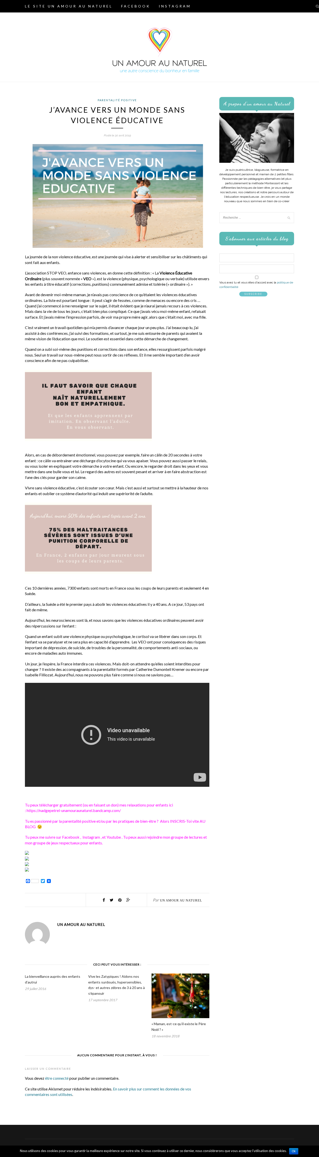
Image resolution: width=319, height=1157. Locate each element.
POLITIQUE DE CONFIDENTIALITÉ (71, 18)
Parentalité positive (117, 100)
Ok (294, 1151)
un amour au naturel (181, 900)
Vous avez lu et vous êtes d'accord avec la (256, 285)
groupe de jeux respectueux (56, 842)
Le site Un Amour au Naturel (69, 6)
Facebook (135, 6)
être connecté (57, 1078)
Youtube (114, 837)
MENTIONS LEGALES (152, 18)
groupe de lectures (187, 837)
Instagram (175, 6)
